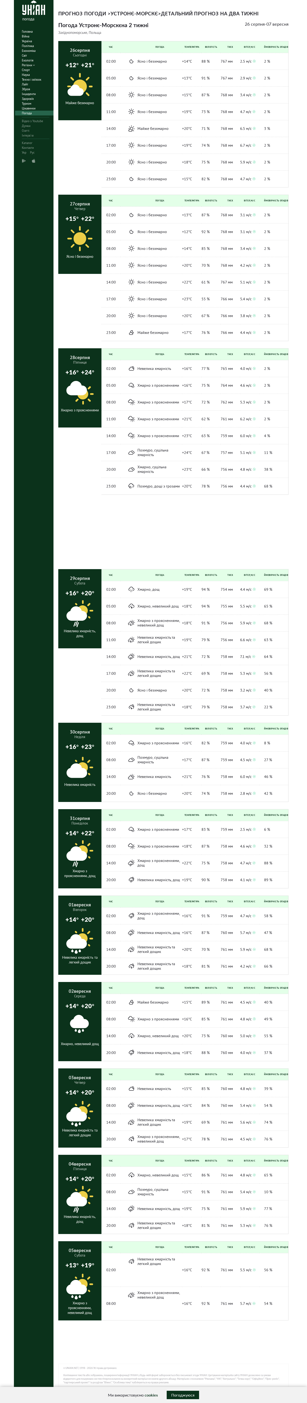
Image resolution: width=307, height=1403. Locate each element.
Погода (27, 113)
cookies (151, 1395)
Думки (26, 126)
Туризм (26, 104)
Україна (27, 41)
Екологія (27, 60)
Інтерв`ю (28, 135)
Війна (25, 36)
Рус (32, 153)
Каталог (27, 143)
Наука (26, 75)
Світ (24, 56)
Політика (28, 46)
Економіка (28, 51)
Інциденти (29, 94)
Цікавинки (28, 108)
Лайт (25, 84)
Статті (25, 131)
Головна (27, 32)
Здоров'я (28, 99)
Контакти (28, 148)
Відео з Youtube (32, 121)
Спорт (26, 70)
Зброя (26, 89)
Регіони (27, 65)
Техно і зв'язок (31, 80)
